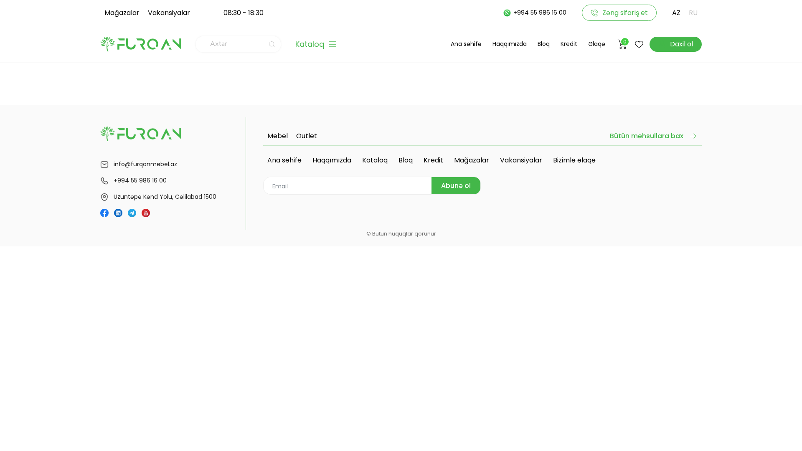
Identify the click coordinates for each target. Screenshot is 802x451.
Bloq (544, 44)
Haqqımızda (509, 44)
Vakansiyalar (169, 13)
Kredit (569, 44)
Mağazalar (122, 13)
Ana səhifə (466, 44)
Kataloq (375, 160)
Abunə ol (456, 185)
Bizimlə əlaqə (574, 160)
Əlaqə (596, 44)
